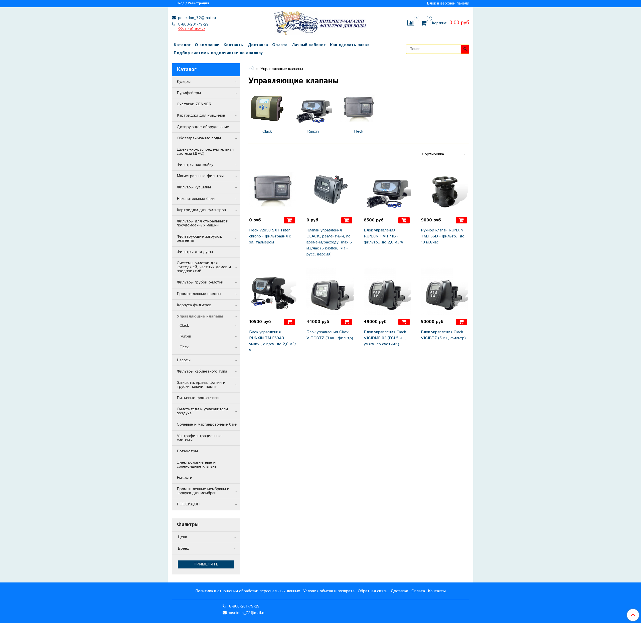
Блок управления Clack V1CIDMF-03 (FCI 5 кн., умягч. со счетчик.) (385, 338)
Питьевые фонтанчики (198, 398)
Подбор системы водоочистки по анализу (218, 53)
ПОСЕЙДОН (188, 504)
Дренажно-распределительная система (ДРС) (205, 151)
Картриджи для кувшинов (201, 115)
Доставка (258, 45)
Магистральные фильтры (200, 176)
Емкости (184, 478)
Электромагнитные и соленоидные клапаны (197, 464)
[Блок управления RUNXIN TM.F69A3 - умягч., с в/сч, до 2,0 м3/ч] (272, 291)
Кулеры (184, 82)
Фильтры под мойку (195, 165)
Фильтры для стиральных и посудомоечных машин (202, 223)
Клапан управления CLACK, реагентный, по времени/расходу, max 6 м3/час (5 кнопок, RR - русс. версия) (329, 242)
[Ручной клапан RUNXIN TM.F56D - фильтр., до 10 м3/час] (444, 189)
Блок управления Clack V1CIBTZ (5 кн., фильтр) (443, 335)
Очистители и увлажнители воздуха (202, 411)
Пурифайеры (189, 93)
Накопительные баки (196, 199)
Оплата (280, 45)
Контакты (234, 45)
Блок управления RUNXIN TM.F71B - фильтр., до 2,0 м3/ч (383, 236)
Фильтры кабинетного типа (202, 371)
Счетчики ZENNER (194, 104)
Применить (206, 564)
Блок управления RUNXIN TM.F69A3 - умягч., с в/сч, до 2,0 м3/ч (272, 341)
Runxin (185, 336)
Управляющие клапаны (200, 316)
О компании (207, 45)
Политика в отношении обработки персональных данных (247, 591)
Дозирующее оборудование (203, 127)
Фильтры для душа (195, 252)
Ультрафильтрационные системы (199, 438)
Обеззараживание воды (199, 138)
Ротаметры (187, 451)
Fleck (184, 347)
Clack (184, 326)
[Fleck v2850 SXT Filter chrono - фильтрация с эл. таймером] (272, 189)
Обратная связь (372, 591)
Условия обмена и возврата (329, 591)
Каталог (182, 45)
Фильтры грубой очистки (200, 282)
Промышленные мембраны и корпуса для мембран (203, 491)
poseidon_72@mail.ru (196, 18)
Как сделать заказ (350, 45)
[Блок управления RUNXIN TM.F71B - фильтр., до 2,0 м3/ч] (387, 189)
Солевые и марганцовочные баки (207, 424)
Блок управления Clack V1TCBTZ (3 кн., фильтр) (329, 335)
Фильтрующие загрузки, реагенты (199, 238)
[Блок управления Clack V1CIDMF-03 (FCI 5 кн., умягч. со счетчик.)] (387, 291)
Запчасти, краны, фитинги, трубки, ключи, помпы (202, 385)
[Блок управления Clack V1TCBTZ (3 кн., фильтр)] (330, 291)
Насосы (184, 360)
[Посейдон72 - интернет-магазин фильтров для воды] (321, 22)
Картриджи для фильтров (201, 210)
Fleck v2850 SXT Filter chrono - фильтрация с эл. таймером (270, 236)
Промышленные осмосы (199, 294)
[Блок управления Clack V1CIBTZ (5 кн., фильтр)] (444, 291)
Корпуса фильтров (194, 305)
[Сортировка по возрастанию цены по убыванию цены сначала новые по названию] (443, 154)
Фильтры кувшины (194, 187)
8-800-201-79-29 (193, 24)
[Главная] (251, 69)
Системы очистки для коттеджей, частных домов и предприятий (204, 267)
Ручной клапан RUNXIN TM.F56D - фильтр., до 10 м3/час (442, 236)
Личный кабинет (309, 45)
